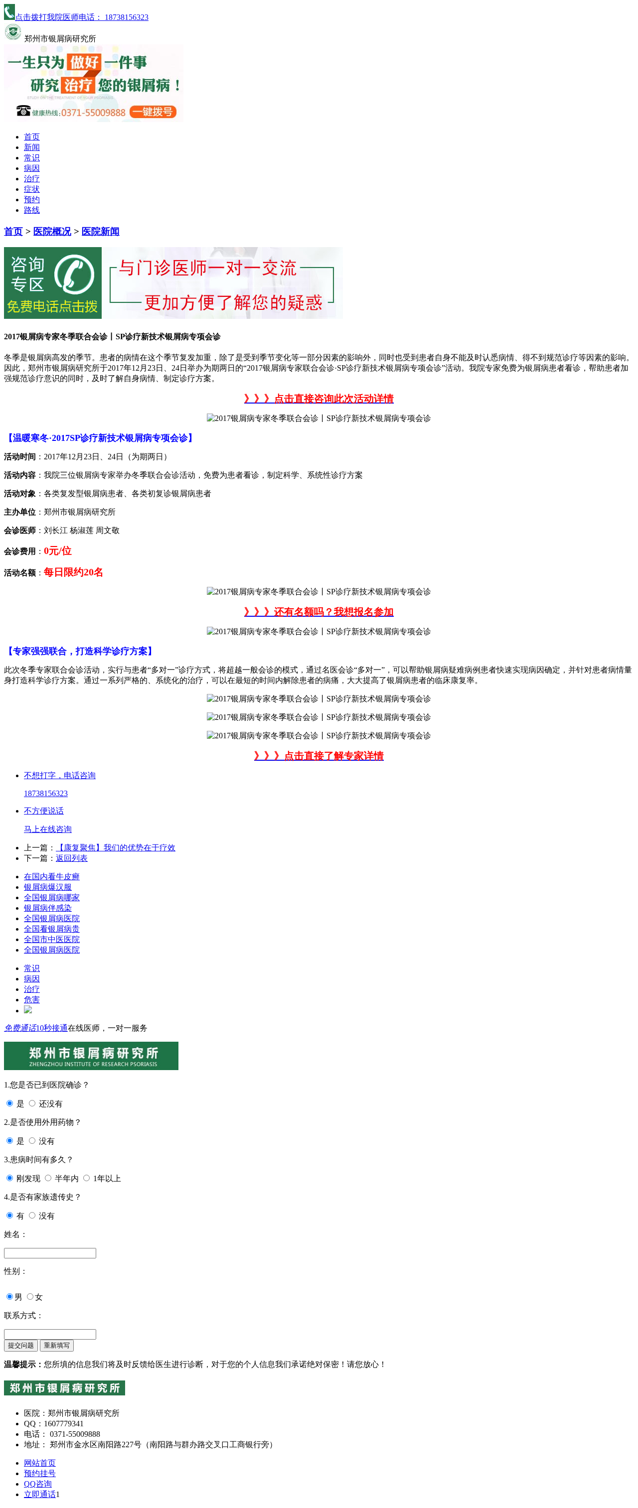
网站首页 (40, 1463)
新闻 (32, 147)
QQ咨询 (38, 1484)
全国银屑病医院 (52, 918)
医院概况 (52, 231)
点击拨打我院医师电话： (82, 17)
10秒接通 (52, 1028)
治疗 (32, 178)
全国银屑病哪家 (52, 897)
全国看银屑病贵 (52, 929)
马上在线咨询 (48, 829)
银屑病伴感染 (48, 908)
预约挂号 (40, 1473)
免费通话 (20, 1028)
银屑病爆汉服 (48, 887)
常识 (32, 157)
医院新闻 (101, 231)
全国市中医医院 (52, 939)
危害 (32, 999)
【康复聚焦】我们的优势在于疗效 (115, 847)
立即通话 (40, 1494)
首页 (32, 137)
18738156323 (46, 793)
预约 (32, 199)
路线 (32, 210)
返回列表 (72, 858)
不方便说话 (44, 811)
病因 (32, 168)
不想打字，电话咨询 (60, 775)
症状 (32, 189)
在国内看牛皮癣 (52, 876)
